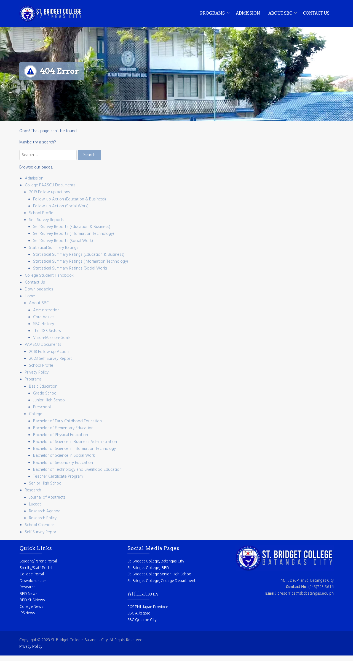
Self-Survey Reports (46, 220)
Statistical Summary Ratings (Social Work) (70, 268)
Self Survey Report (41, 532)
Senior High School (45, 483)
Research (33, 490)
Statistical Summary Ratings (53, 247)
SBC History (43, 324)
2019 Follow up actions (49, 192)
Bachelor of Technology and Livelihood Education (77, 469)
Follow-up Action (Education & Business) (69, 199)
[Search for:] (48, 155)
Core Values (44, 317)
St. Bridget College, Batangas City (155, 561)
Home (30, 296)
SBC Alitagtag (138, 613)
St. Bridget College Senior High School (159, 574)
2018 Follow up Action (49, 352)
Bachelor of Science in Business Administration (75, 442)
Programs (212, 13)
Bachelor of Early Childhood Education (67, 421)
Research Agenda (44, 511)
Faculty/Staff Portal (36, 567)
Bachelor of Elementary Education (63, 428)
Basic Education (43, 386)
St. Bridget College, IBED (148, 567)
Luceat (35, 504)
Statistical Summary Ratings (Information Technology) (80, 261)
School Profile (41, 213)
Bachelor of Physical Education (60, 435)
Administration (46, 310)
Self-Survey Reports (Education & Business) (71, 227)
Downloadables (39, 289)
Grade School (45, 393)
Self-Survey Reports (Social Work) (63, 241)
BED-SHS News (32, 600)
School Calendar (39, 525)
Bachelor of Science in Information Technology (74, 448)
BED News (29, 593)
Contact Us (316, 13)
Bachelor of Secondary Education (63, 462)
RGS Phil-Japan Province (147, 607)
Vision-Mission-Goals (52, 337)
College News (31, 606)
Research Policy (43, 518)
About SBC (280, 13)
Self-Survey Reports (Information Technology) (73, 233)
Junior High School (49, 400)
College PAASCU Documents (50, 185)
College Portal (32, 574)
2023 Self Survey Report (50, 358)
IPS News (27, 613)
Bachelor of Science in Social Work (64, 455)
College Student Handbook (49, 275)
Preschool (42, 407)
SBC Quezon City (142, 620)
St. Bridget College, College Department (161, 580)
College (35, 414)
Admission (248, 13)
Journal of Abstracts (47, 497)
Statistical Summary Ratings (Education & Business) (78, 254)
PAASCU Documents (43, 344)
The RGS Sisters (47, 331)
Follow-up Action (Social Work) (61, 206)
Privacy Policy (37, 372)
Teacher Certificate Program (58, 476)
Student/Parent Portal (38, 561)
